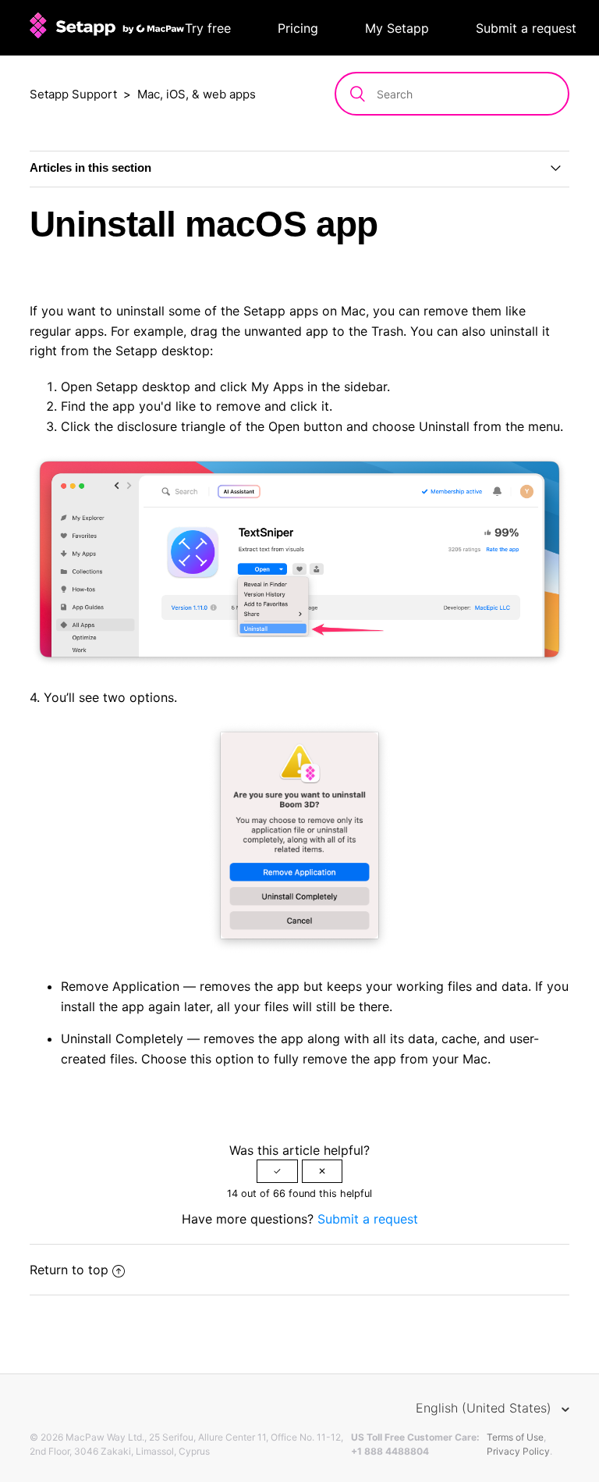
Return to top (69, 1269)
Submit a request (526, 28)
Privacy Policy (518, 1451)
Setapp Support (73, 94)
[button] (277, 1171)
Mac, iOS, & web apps (196, 94)
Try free (208, 28)
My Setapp (397, 28)
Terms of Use (515, 1437)
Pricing (298, 28)
